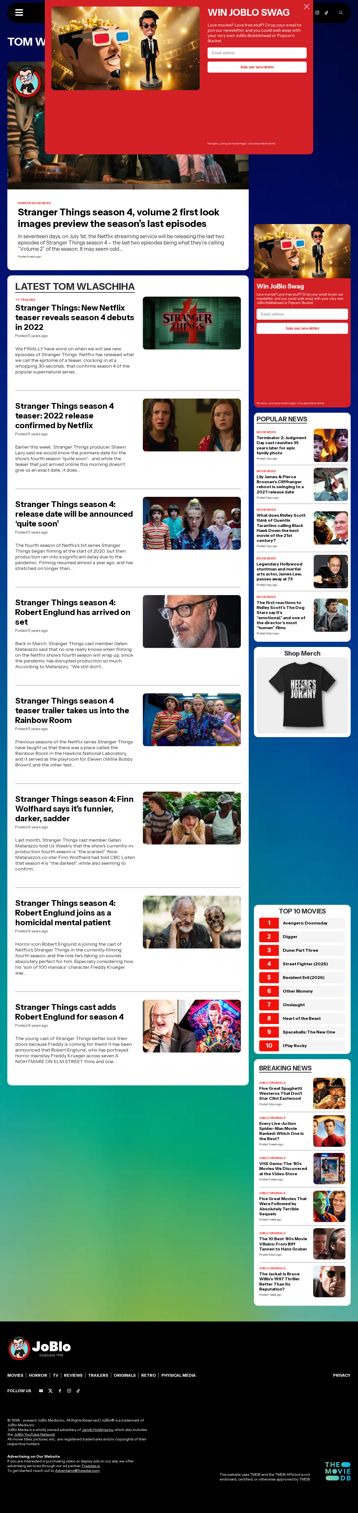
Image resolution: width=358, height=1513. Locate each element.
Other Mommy (298, 991)
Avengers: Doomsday (305, 923)
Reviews (73, 1375)
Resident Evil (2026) (304, 977)
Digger (290, 936)
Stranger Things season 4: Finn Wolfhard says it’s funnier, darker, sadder (74, 808)
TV (55, 1375)
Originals (125, 1375)
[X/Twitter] (50, 1391)
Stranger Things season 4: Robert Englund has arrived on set (73, 612)
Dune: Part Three (300, 950)
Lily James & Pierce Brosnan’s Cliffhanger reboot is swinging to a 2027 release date (280, 484)
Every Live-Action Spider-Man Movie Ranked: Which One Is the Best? (281, 1131)
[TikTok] (326, 13)
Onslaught (294, 1004)
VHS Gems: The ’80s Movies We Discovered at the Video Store (283, 1168)
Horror (38, 1375)
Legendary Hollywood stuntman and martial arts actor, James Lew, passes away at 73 (279, 572)
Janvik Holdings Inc (98, 1429)
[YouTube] (41, 1391)
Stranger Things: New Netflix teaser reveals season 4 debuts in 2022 (74, 317)
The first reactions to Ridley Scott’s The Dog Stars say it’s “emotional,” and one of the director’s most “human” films (281, 615)
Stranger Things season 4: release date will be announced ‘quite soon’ (74, 514)
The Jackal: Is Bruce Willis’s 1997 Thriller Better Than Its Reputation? (279, 1281)
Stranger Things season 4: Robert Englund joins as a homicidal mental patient (65, 912)
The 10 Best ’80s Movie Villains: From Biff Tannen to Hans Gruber (283, 1243)
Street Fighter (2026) (305, 963)
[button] (19, 13)
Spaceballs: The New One (309, 1032)
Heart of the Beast (302, 1018)
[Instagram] (317, 13)
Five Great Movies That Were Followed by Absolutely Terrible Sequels (283, 1206)
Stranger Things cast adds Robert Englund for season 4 (69, 1012)
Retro (148, 1375)
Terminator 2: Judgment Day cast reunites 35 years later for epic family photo (281, 445)
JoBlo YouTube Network (34, 1434)
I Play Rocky (295, 1045)
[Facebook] (60, 1391)
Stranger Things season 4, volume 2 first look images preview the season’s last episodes (119, 217)
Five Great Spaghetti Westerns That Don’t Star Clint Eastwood (280, 1093)
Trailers (98, 1375)
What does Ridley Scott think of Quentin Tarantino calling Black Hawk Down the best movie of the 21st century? (281, 528)
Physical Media (178, 1375)
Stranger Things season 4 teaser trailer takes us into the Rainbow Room (72, 710)
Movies (15, 1375)
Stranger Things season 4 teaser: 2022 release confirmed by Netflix (64, 415)
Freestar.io (91, 1465)
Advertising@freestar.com (77, 1470)
